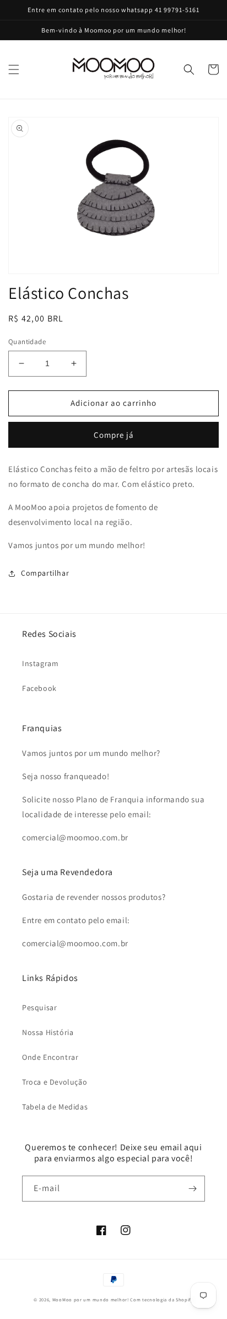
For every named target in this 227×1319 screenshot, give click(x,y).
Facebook (39, 688)
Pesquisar (39, 1007)
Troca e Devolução (54, 1082)
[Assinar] (192, 1189)
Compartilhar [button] (45, 573)
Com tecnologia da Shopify (161, 1299)
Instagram (40, 663)
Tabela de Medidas (55, 1107)
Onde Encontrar (50, 1057)
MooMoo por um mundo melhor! (90, 1299)
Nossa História (47, 1032)
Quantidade (27, 341)
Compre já (114, 435)
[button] (14, 69)
